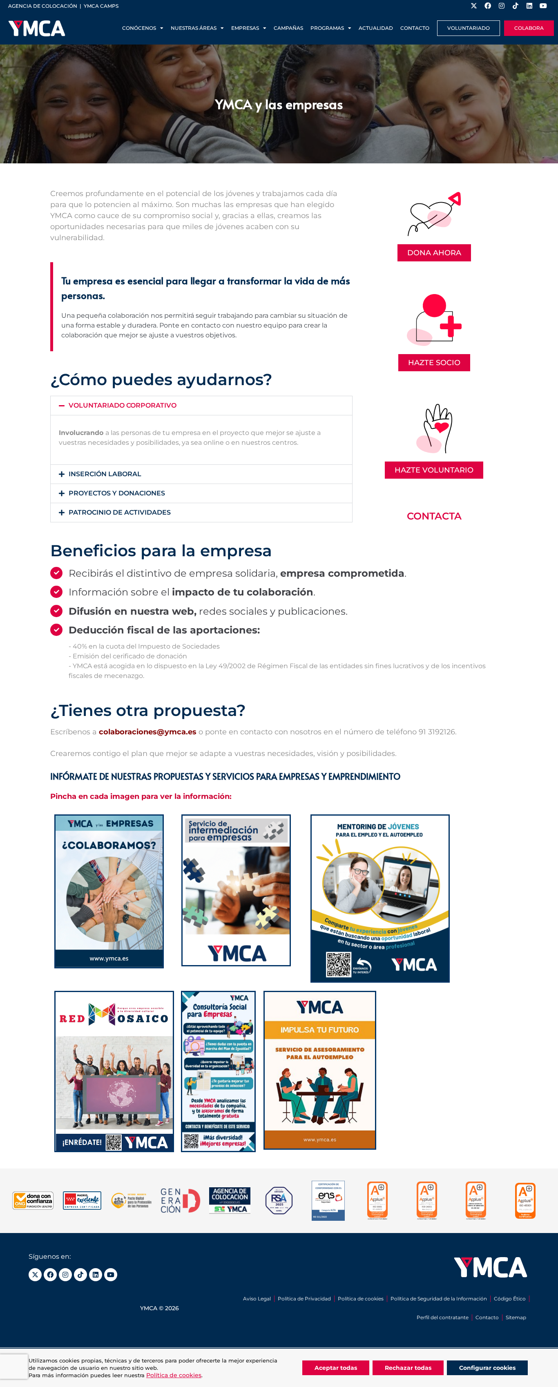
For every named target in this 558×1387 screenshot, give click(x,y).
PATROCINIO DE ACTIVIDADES (120, 512)
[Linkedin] (95, 1274)
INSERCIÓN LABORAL (105, 474)
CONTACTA (434, 516)
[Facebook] (50, 1274)
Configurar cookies (487, 1367)
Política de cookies (361, 1299)
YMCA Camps (101, 6)
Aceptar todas (336, 1367)
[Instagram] (65, 1274)
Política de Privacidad (304, 1299)
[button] (201, 405)
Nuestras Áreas (194, 28)
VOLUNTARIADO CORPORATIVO (122, 405)
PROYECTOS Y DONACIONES (117, 493)
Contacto (414, 28)
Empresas (245, 28)
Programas (327, 28)
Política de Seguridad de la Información (439, 1299)
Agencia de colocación (42, 6)
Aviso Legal (257, 1299)
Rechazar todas (408, 1367)
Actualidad (376, 28)
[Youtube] (110, 1274)
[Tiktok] (80, 1274)
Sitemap (516, 1317)
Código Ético (510, 1299)
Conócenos (139, 28)
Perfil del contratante (443, 1317)
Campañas (288, 28)
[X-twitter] (35, 1274)
